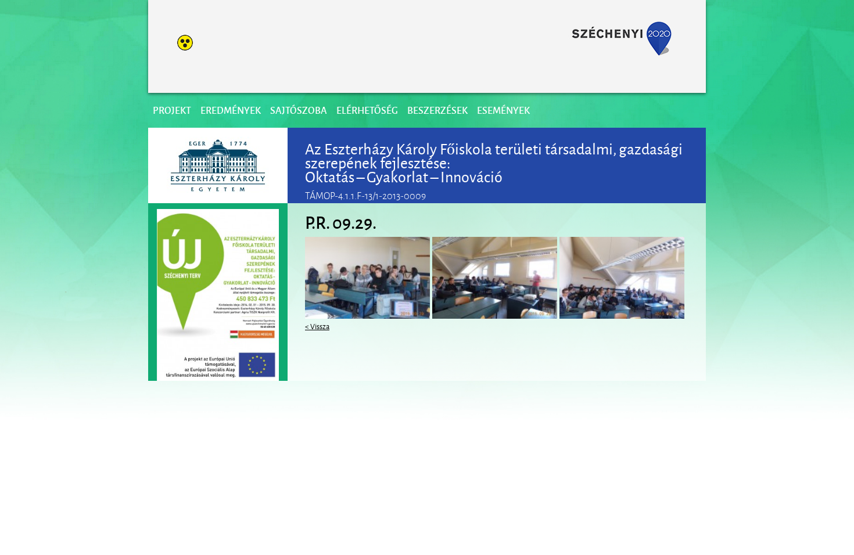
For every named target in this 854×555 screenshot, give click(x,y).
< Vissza (317, 325)
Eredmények (230, 110)
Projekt (172, 110)
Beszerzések (437, 110)
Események (503, 110)
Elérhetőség (367, 110)
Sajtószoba (298, 110)
